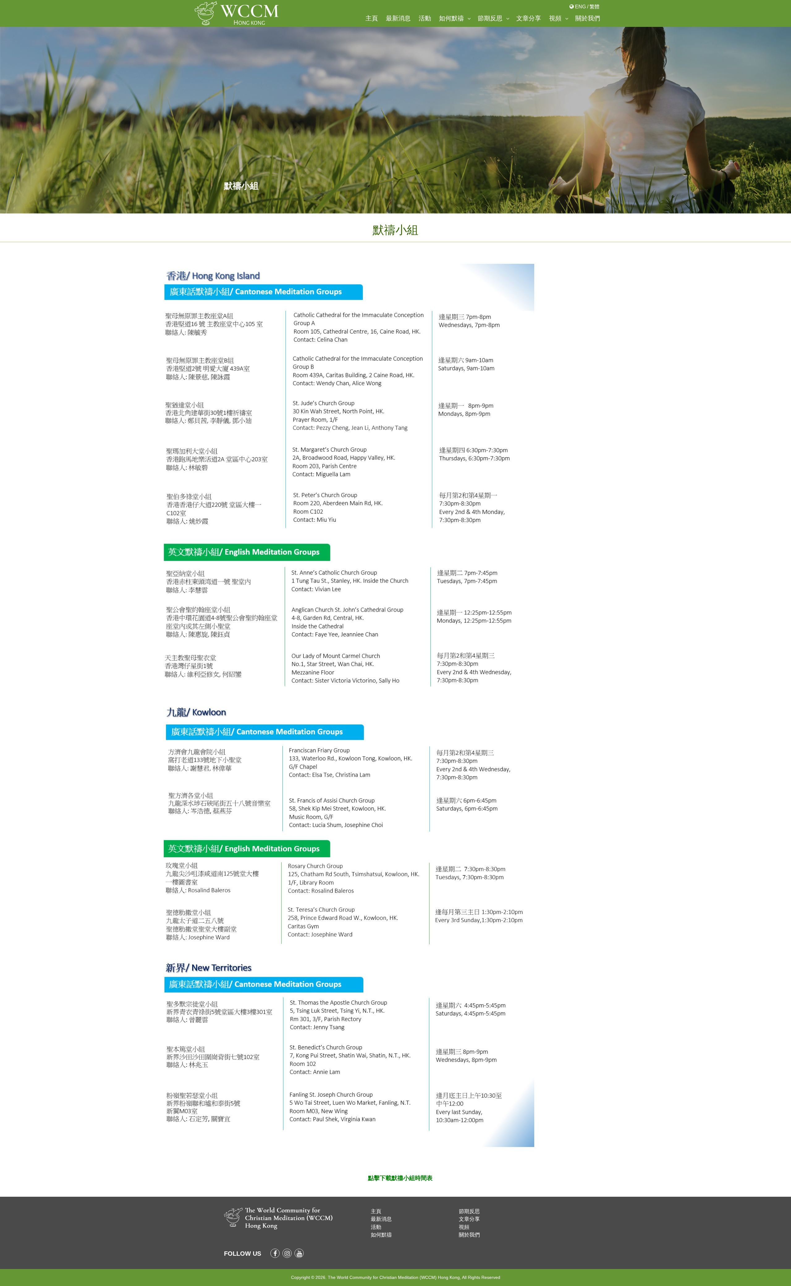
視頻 (555, 18)
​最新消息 (398, 18)
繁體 (594, 6)
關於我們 (587, 18)
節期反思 (490, 18)
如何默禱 (451, 18)
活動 (425, 18)
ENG (580, 6)
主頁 (372, 18)
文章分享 (528, 18)
